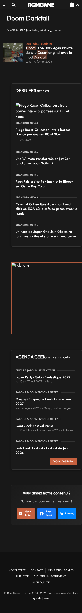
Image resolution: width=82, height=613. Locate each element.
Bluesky (69, 514)
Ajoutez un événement (49, 576)
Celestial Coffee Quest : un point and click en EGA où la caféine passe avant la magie (46, 209)
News (47, 598)
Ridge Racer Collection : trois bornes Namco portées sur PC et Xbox (43, 132)
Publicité (22, 576)
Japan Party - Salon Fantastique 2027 (43, 377)
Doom (57, 30)
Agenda (36, 598)
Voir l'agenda (63, 461)
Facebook (49, 513)
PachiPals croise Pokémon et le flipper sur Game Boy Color (44, 184)
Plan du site (41, 582)
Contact (37, 570)
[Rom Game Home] (41, 5)
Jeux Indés (32, 30)
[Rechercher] (13, 4)
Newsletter (28, 513)
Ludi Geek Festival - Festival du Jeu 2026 (42, 450)
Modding (45, 30)
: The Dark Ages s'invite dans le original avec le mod (49, 52)
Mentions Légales (61, 570)
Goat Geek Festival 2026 (34, 426)
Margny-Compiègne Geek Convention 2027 (43, 401)
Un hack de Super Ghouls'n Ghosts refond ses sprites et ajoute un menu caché (46, 234)
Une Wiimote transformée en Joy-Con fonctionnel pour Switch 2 (43, 161)
